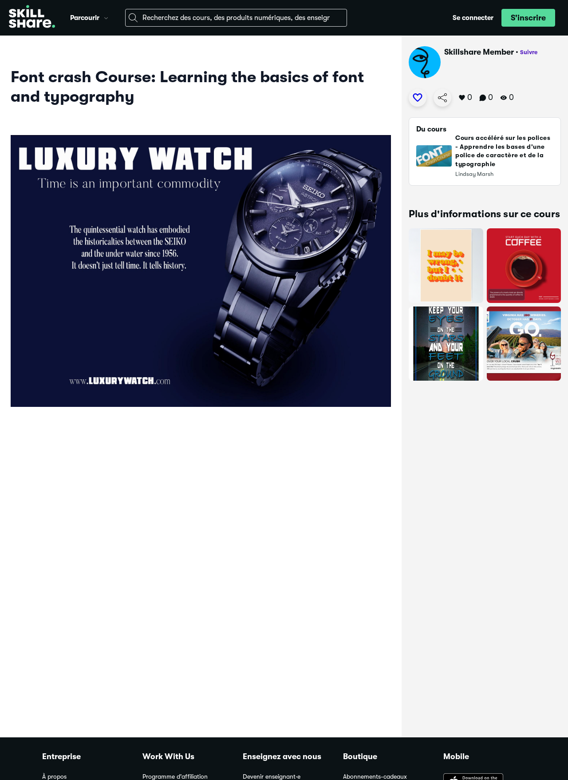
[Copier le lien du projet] (442, 98)
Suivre (528, 52)
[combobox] (236, 18)
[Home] (32, 18)
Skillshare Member (479, 52)
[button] (106, 17)
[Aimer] (417, 98)
